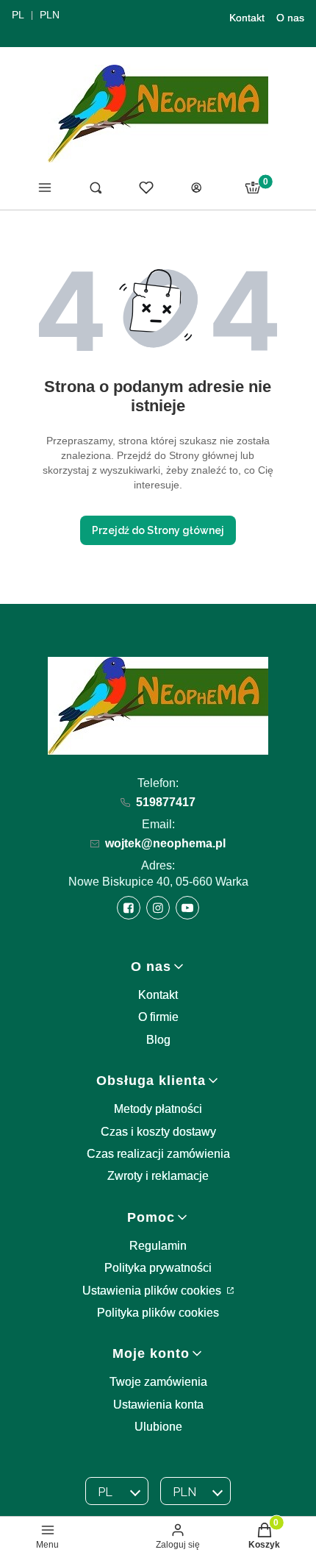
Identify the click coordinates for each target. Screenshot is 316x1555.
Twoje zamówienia (158, 1382)
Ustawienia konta (158, 1404)
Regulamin (158, 1245)
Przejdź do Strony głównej (158, 530)
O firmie (158, 1017)
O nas (290, 18)
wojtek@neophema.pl (165, 843)
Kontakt (247, 18)
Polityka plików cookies (158, 1312)
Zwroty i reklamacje (158, 1176)
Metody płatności (158, 1109)
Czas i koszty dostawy (158, 1131)
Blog (158, 1039)
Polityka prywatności (158, 1268)
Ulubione (158, 1426)
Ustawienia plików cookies (153, 1290)
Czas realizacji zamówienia (158, 1153)
